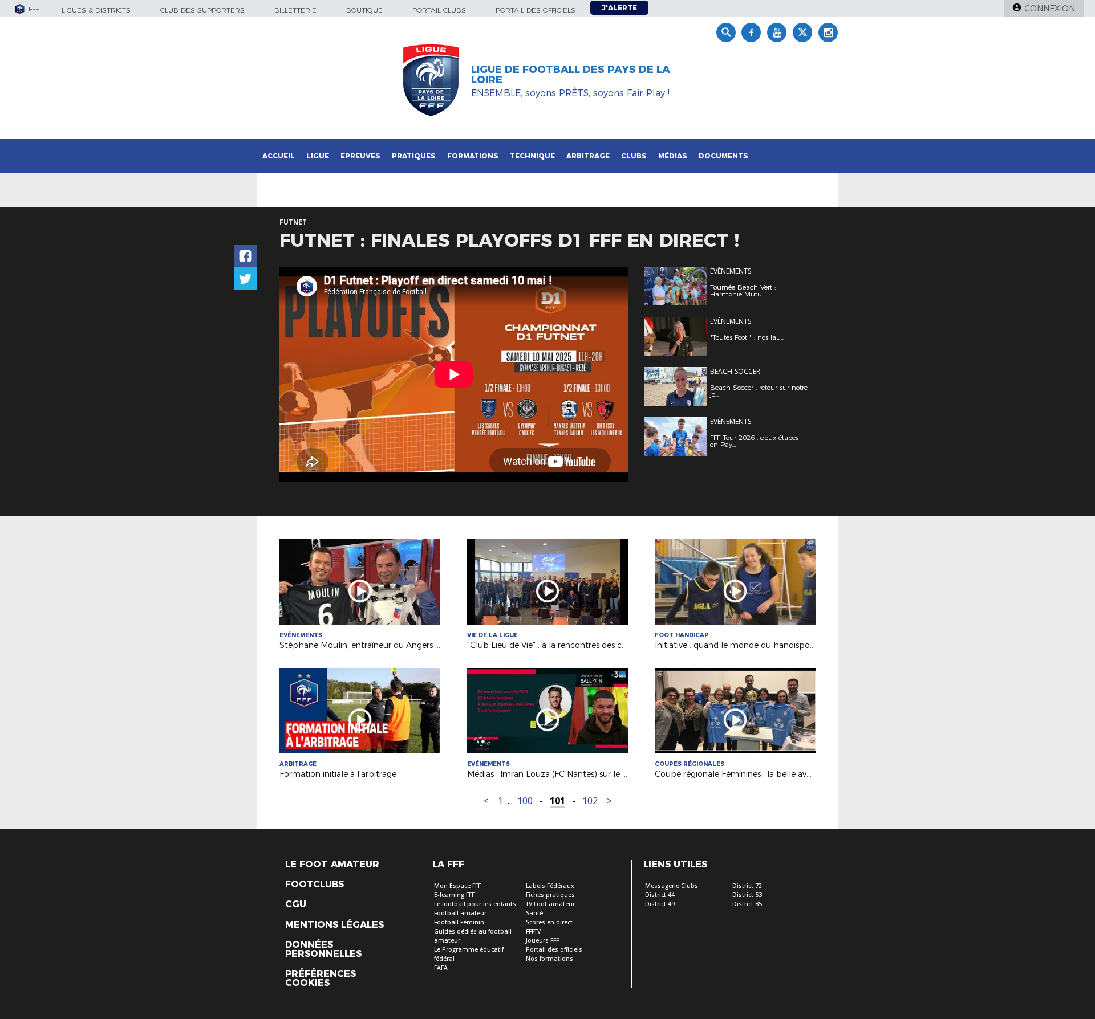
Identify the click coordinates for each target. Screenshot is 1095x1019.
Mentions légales (334, 925)
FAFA (441, 968)
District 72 (747, 886)
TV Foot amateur (550, 904)
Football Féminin (459, 922)
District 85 (747, 904)
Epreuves (360, 156)
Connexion (1049, 8)
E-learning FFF (454, 895)
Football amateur (460, 913)
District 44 (660, 895)
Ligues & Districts (96, 10)
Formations (472, 156)
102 (590, 801)
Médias (672, 156)
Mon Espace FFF (457, 886)
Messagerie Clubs (671, 886)
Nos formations (549, 959)
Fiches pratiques (550, 895)
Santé (534, 913)
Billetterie (295, 10)
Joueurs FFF (542, 940)
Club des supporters (202, 10)
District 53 (747, 895)
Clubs (634, 156)
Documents (723, 156)
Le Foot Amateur (332, 864)
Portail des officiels (535, 10)
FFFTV (533, 931)
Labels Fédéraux (550, 886)
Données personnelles (323, 949)
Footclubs (314, 884)
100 (525, 801)
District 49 (660, 904)
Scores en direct (549, 922)
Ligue (317, 156)
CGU (295, 904)
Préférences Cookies (320, 978)
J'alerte (619, 7)
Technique (532, 156)
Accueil (278, 156)
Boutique (364, 10)
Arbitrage (588, 156)
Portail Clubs (439, 10)
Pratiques (414, 156)
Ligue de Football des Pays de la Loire (570, 74)
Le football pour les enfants (475, 904)
